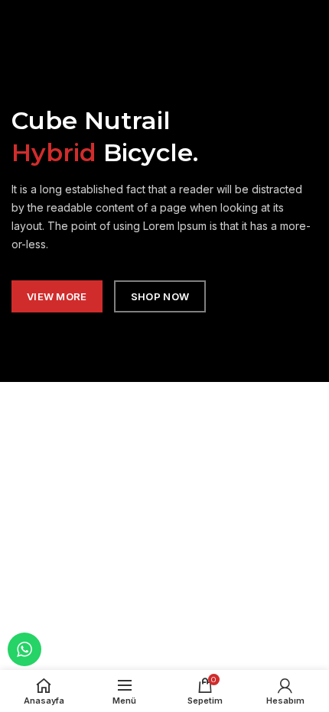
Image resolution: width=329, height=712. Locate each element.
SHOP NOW (160, 297)
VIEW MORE (57, 297)
